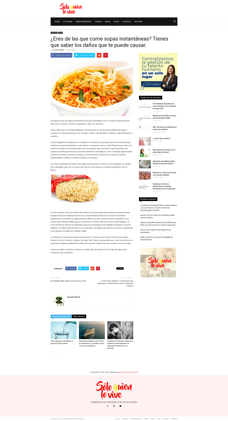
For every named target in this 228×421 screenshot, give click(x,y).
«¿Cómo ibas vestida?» (162, 138)
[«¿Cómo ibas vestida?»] (145, 141)
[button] (174, 21)
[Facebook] (107, 406)
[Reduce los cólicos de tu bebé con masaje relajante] (145, 175)
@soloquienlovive (127, 372)
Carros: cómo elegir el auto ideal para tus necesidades (155, 231)
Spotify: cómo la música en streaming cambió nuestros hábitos (157, 216)
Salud (116, 22)
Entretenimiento (84, 22)
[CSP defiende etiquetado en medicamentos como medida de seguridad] (145, 107)
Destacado (60, 29)
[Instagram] (114, 406)
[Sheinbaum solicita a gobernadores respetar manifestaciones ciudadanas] (145, 187)
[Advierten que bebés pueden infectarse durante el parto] (145, 164)
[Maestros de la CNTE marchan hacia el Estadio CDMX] (145, 118)
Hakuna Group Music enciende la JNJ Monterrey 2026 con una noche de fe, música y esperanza (158, 224)
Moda (107, 22)
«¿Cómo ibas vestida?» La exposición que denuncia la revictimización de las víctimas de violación (115, 283)
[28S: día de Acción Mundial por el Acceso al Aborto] (145, 130)
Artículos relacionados (61, 316)
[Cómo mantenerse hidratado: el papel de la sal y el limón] (63, 330)
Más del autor (79, 316)
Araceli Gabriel (58, 50)
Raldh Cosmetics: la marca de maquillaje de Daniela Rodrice (156, 238)
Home (57, 22)
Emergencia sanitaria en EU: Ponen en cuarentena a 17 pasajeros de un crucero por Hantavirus (91, 343)
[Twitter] (120, 406)
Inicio (52, 29)
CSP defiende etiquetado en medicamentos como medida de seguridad (164, 106)
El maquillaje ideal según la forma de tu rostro (68, 281)
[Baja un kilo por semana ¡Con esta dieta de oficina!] (145, 153)
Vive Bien (138, 22)
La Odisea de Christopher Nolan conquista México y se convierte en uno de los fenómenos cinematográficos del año (158, 207)
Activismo (67, 22)
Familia (98, 22)
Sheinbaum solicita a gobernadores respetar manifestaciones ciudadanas (164, 186)
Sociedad (126, 22)
